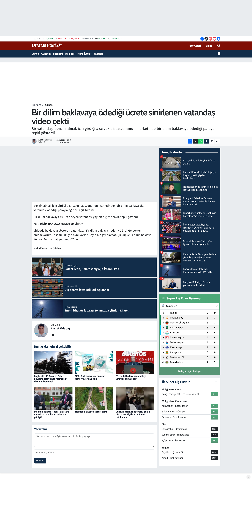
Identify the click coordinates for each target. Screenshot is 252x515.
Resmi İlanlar (84, 53)
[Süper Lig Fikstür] (216, 382)
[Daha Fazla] (206, 141)
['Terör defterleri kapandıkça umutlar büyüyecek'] (135, 362)
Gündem (46, 53)
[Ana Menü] (219, 54)
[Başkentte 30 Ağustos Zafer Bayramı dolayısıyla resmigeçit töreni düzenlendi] (53, 362)
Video (209, 45)
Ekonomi (58, 53)
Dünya (35, 53)
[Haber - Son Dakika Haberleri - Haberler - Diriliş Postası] (47, 45)
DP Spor (69, 53)
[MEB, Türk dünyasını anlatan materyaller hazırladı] (94, 362)
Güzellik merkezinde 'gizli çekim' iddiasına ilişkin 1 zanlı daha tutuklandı (133, 414)
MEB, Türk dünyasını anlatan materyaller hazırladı (90, 377)
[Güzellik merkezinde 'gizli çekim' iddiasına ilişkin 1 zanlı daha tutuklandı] (135, 398)
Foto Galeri (195, 45)
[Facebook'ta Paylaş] (190, 141)
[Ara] (218, 46)
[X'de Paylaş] (195, 141)
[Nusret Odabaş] (41, 330)
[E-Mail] (53, 335)
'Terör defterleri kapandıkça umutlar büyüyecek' (131, 377)
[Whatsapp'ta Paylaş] (200, 141)
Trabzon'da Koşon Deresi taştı (91, 411)
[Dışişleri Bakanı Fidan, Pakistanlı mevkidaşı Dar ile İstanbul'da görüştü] (53, 398)
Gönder (40, 460)
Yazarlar (98, 53)
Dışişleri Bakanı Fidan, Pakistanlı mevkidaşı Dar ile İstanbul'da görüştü (52, 414)
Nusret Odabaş (60, 328)
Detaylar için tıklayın (189, 371)
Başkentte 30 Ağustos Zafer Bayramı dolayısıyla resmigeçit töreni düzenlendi (50, 379)
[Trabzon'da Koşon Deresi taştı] (94, 398)
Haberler (36, 105)
